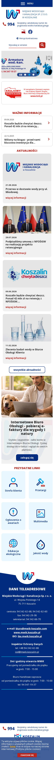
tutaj (13, 746)
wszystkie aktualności (29, 370)
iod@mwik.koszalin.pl (27, 651)
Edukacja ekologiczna (13, 552)
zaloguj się (27, 457)
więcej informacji (16, 197)
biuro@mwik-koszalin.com (31, 628)
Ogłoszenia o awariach (13, 521)
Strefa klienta (13, 490)
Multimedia (41, 521)
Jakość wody (40, 553)
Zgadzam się (27, 755)
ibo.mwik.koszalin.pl (30, 636)
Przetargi (40, 490)
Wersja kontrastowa (28, 38)
